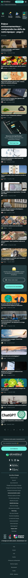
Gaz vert (14, 480)
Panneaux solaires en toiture (14, 495)
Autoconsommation (14, 521)
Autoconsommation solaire (14, 493)
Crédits (14, 570)
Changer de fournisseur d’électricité (14, 488)
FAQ (14, 546)
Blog (2, 4)
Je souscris (19, 1)
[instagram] (15, 460)
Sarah (5, 102)
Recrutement (14, 567)
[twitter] (12, 460)
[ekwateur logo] (5, 2)
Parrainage (14, 531)
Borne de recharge (14, 505)
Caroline (5, 68)
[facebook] (9, 460)
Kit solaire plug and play (14, 498)
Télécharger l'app (14, 143)
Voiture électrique (14, 523)
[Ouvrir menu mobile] (25, 2)
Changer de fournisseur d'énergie (14, 485)
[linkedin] (18, 460)
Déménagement (14, 526)
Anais (5, 342)
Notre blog (14, 510)
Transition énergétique (14, 515)
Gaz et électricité (14, 482)
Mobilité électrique (14, 503)
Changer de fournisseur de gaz (14, 490)
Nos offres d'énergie (14, 475)
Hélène (5, 228)
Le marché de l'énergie (14, 518)
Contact (14, 550)
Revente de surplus (14, 500)
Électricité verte (14, 477)
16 (20, 429)
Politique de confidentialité (14, 560)
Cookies (14, 557)
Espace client (14, 528)
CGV (14, 553)
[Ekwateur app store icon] (14, 465)
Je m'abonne (14, 448)
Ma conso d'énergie (14, 513)
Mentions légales (14, 563)
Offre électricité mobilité (14, 508)
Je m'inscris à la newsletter (14, 286)
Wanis (5, 53)
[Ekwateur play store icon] (14, 469)
